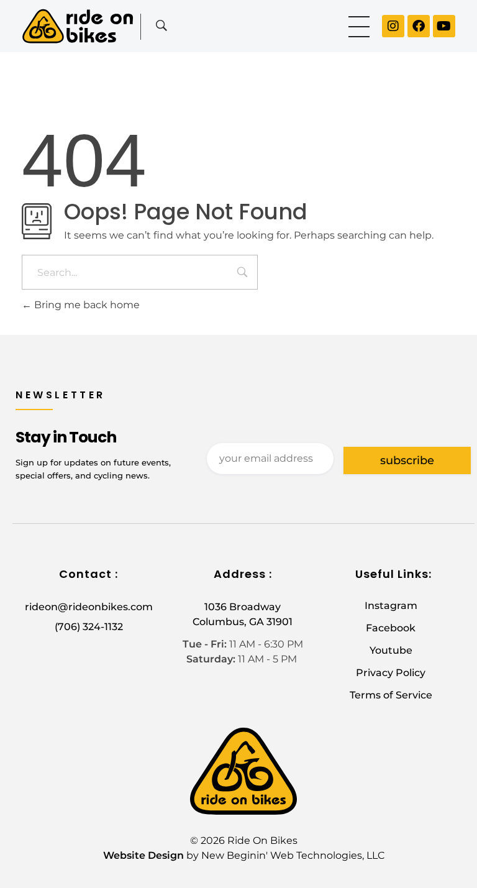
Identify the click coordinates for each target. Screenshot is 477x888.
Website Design (143, 855)
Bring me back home (86, 305)
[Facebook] (418, 26)
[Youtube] (444, 26)
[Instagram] (393, 26)
